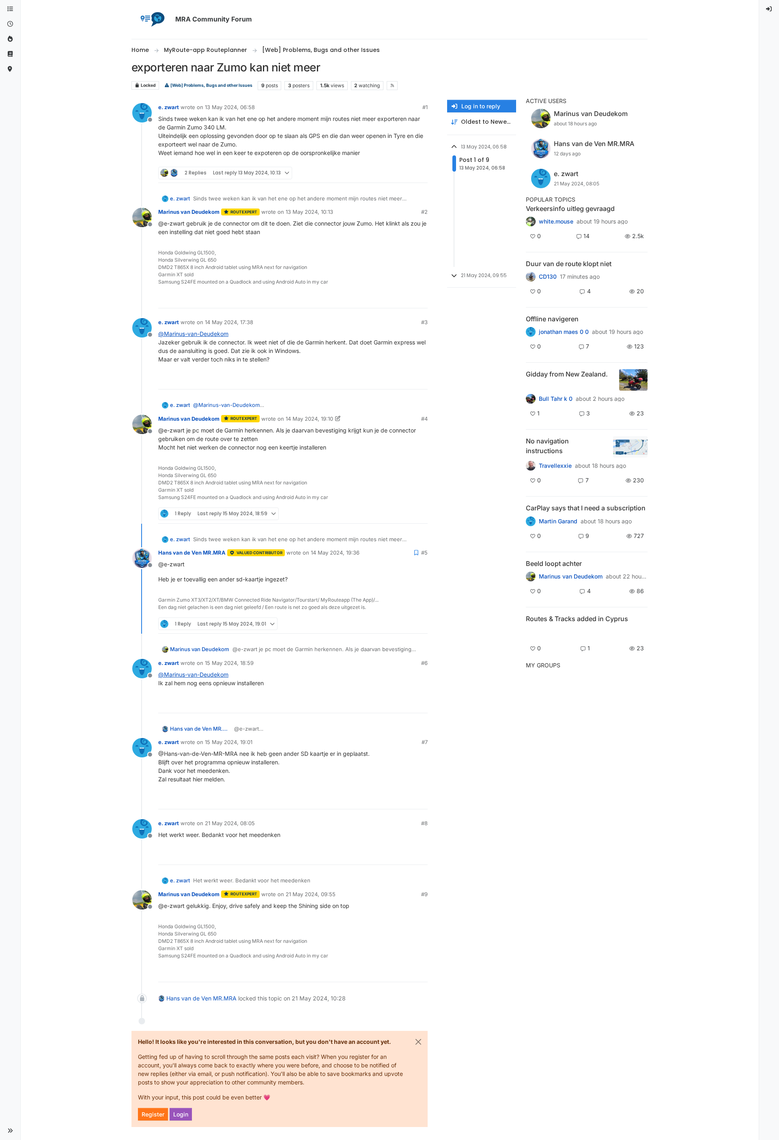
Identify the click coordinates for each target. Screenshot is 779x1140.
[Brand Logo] (152, 19)
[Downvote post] (420, 173)
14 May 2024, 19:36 (335, 552)
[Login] (769, 9)
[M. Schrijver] (531, 221)
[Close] (418, 1042)
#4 (424, 418)
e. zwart (168, 107)
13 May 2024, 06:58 (230, 107)
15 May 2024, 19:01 (228, 742)
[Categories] (10, 9)
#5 (424, 552)
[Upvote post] (392, 173)
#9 (424, 894)
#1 (425, 107)
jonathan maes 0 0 (564, 332)
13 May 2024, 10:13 (309, 212)
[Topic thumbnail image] (633, 380)
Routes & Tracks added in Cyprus (577, 619)
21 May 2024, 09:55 (311, 894)
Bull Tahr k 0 (555, 399)
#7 (425, 742)
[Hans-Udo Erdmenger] (531, 466)
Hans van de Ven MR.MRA (192, 552)
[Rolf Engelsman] (531, 277)
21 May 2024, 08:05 (230, 823)
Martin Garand (558, 521)
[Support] (10, 54)
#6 (424, 663)
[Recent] (10, 24)
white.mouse (556, 221)
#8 (424, 823)
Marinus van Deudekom (188, 212)
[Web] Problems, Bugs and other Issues (211, 85)
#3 (424, 322)
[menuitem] (769, 9)
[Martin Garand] (531, 521)
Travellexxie (555, 466)
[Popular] (10, 39)
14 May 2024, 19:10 (309, 418)
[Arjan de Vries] (531, 576)
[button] (10, 1131)
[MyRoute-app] (10, 69)
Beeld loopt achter (554, 563)
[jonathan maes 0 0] (531, 332)
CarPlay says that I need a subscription (586, 508)
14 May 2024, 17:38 (229, 322)
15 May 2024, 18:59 (229, 663)
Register (153, 1114)
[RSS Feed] (392, 85)
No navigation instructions (547, 446)
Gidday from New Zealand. (567, 374)
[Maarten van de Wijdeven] (531, 633)
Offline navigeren (552, 319)
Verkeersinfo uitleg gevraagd (570, 208)
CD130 (548, 277)
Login (180, 1114)
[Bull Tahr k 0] (531, 399)
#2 (424, 212)
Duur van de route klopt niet (568, 264)
